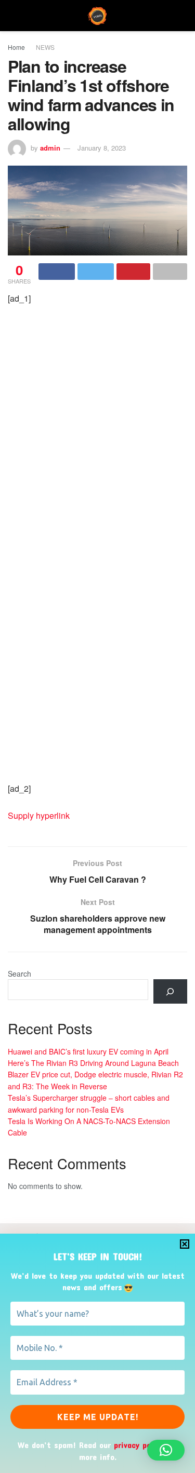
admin (50, 148)
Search (19, 973)
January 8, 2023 (101, 148)
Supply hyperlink (39, 815)
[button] (166, 1450)
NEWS (45, 47)
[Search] (170, 991)
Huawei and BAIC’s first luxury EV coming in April (88, 1051)
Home (16, 47)
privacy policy (138, 1445)
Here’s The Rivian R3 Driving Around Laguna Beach (93, 1063)
